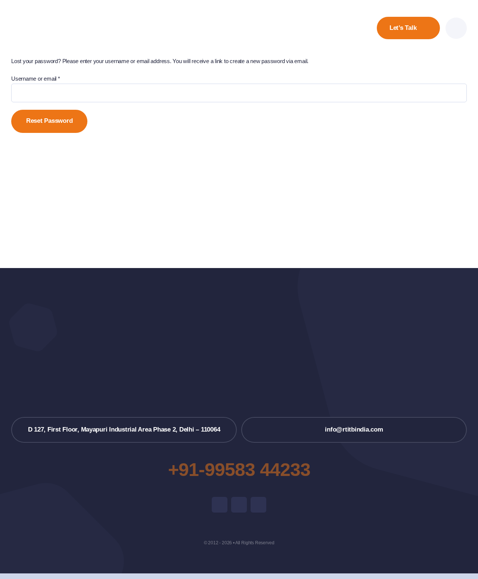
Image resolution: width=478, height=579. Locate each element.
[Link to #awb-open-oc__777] (456, 28)
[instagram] (239, 505)
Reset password (49, 120)
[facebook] (219, 505)
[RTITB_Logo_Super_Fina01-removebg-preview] (239, 330)
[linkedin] (258, 505)
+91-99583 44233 (239, 469)
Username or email (35, 78)
